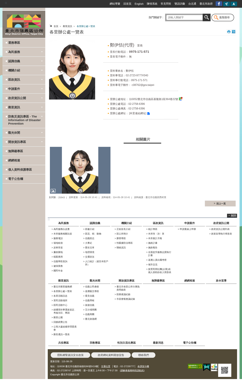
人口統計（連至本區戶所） (96, 263)
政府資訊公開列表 (220, 229)
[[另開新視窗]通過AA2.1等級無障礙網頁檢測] (195, 366)
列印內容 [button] (229, 31)
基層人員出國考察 (157, 260)
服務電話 (58, 238)
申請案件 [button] (14, 88)
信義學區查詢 (60, 261)
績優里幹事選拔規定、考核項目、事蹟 (65, 311)
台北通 (192, 3)
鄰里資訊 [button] (14, 107)
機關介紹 (126, 223)
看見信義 (89, 295)
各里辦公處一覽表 (86, 26)
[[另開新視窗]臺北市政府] (214, 367)
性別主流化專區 (126, 342)
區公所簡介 (122, 233)
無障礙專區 (15, 151)
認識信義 (95, 223)
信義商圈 (89, 314)
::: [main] (50, 25)
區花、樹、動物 (93, 233)
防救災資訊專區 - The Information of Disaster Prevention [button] (24, 120)
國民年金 (58, 270)
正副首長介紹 (123, 229)
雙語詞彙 (180, 3)
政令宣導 (221, 280)
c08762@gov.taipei (143, 85)
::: (6, 2)
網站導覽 (115, 3)
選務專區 (14, 42)
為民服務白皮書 (62, 229)
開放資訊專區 (126, 280)
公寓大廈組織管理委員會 (65, 328)
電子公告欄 (15, 178)
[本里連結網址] (137, 113)
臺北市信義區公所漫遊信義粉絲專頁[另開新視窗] (219, 3)
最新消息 (158, 342)
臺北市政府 (206, 3)
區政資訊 (158, 223)
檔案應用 (58, 256)
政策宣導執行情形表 (221, 233)
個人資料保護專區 (20, 169)
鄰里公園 (58, 317)
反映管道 (58, 247)
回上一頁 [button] (221, 203)
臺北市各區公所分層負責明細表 (128, 288)
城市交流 (152, 264)
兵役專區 (63, 342)
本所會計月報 (155, 238)
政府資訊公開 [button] (17, 98)
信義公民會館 (92, 286)
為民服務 (63, 223)
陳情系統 (152, 3)
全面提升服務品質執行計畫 (159, 254)
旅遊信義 (89, 305)
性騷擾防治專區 (125, 243)
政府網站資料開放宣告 (111, 355)
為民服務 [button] (14, 52)
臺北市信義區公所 (23, 24)
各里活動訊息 (60, 295)
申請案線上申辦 (188, 229)
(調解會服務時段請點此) (132, 370)
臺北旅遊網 (91, 319)
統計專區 (152, 229)
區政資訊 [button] (14, 79)
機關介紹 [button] (14, 70)
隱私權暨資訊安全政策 (70, 355)
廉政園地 (58, 252)
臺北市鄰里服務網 (63, 286)
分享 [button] (226, 4)
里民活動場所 (60, 300)
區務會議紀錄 (123, 294)
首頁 (56, 26)
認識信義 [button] (14, 61)
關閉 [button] (233, 215)
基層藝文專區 (92, 291)
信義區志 (89, 238)
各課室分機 (143, 366)
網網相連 (14, 160)
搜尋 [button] (207, 17)
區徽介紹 (89, 229)
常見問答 (166, 3)
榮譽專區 (121, 238)
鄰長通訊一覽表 (62, 334)
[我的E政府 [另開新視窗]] (206, 367)
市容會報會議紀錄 (126, 299)
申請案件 (189, 223)
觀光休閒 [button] (14, 132)
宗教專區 (95, 342)
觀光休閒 (95, 280)
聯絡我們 (143, 355)
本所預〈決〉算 (156, 233)
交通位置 (105, 366)
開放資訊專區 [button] (17, 142)
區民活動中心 (60, 305)
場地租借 (58, 243)
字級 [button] (233, 4)
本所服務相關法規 (63, 233)
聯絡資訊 (121, 247)
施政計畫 (152, 243)
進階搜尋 (224, 17)
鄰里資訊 (67, 26)
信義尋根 (89, 300)
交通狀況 (89, 256)
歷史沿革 (89, 247)
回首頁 (127, 3)
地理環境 (89, 252)
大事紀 (88, 243)
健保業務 (58, 266)
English (139, 3)
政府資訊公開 (221, 223)
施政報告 (152, 247)
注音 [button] (233, 31)
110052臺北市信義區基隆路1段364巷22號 (153, 99)
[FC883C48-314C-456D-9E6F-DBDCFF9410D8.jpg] (80, 170)
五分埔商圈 (91, 309)
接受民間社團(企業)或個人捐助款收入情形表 (159, 271)
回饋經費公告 (60, 322)
